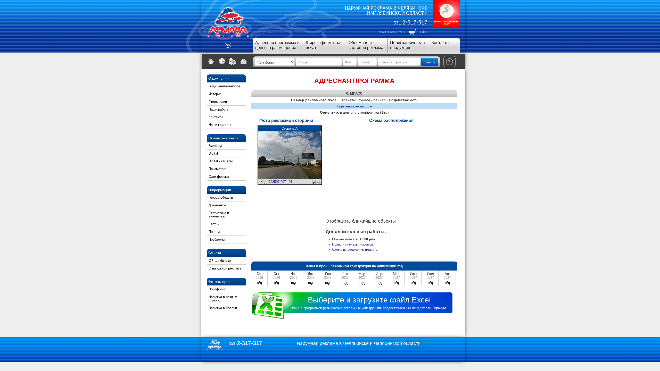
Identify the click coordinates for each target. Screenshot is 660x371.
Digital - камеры (221, 161)
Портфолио (217, 289)
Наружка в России (223, 308)
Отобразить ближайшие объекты (361, 221)
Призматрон (218, 169)
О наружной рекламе (225, 268)
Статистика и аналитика (219, 214)
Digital (213, 153)
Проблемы (217, 239)
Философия (218, 102)
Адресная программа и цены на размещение (277, 45)
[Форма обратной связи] (243, 61)
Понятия (215, 232)
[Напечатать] (232, 61)
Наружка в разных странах (223, 298)
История (215, 94)
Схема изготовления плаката (354, 249)
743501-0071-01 (280, 182)
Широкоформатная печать (324, 45)
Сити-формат (219, 177)
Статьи (214, 224)
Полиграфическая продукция (407, 45)
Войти (423, 31)
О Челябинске (220, 261)
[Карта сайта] (222, 61)
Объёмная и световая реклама (366, 45)
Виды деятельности (224, 86)
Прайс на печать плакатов (352, 244)
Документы (217, 205)
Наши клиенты (220, 125)
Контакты (440, 42)
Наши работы (219, 109)
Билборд (215, 146)
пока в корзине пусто (391, 31)
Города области (221, 197)
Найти (430, 61)
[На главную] (211, 61)
